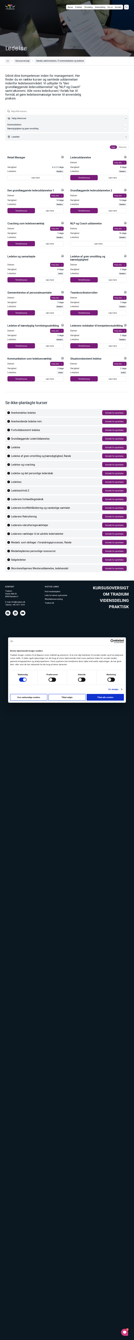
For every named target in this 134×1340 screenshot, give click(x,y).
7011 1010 (20, 605)
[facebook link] (7, 613)
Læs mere (36, 178)
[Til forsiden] (10, 7)
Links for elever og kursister (56, 595)
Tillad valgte (67, 697)
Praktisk (78, 7)
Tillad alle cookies (105, 697)
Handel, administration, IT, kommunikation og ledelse (60, 61)
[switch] (52, 680)
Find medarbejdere (52, 591)
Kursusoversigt (22, 61)
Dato (113, 147)
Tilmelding (88, 7)
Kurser (70, 7)
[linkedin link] (15, 613)
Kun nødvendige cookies (28, 697)
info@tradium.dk (18, 602)
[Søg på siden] (126, 7)
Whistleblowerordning (54, 599)
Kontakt (118, 7)
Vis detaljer (113, 689)
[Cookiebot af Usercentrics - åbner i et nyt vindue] (112, 641)
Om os (110, 7)
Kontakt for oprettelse (114, 413)
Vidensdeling (100, 7)
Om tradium (116, 594)
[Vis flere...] (7, 61)
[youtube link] (22, 613)
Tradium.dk (49, 603)
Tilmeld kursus (84, 178)
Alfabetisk (123, 147)
